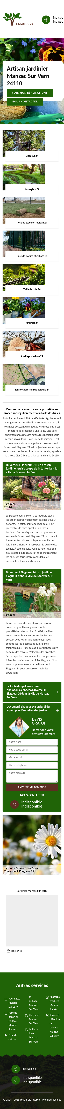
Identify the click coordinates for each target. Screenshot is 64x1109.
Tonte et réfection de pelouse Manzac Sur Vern (55, 1025)
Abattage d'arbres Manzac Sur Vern (55, 1003)
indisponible (31, 802)
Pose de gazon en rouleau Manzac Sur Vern (13, 1021)
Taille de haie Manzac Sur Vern (33, 1035)
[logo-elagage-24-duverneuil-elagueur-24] (18, 20)
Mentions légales (51, 1099)
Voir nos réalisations (30, 93)
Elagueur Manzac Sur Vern (34, 1019)
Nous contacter (25, 101)
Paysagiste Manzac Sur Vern (14, 1002)
